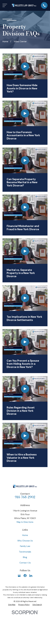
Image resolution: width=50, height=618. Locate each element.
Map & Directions (25, 522)
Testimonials (25, 551)
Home (25, 535)
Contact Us (25, 562)
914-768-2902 (25, 497)
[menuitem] (11, 604)
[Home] (24, 5)
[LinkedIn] (30, 575)
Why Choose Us (25, 540)
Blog (25, 557)
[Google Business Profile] (19, 575)
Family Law (25, 546)
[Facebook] (25, 575)
